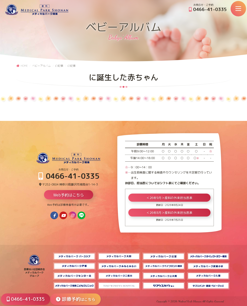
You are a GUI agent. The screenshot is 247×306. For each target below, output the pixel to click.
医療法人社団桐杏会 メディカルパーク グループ (34, 272)
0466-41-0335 (209, 9)
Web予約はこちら (68, 195)
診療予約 (78, 299)
